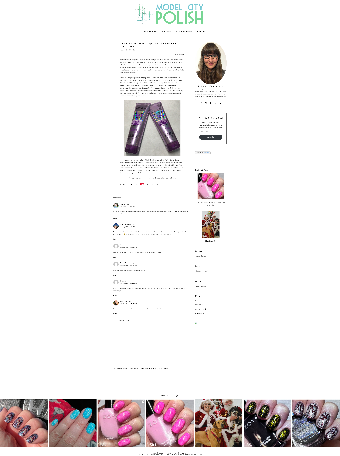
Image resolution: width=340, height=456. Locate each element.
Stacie (122, 281)
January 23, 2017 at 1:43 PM (128, 283)
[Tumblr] (147, 184)
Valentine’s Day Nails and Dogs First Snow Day (210, 204)
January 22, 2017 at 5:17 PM (128, 227)
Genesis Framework (184, 454)
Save (143, 184)
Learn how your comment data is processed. (154, 368)
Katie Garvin (123, 301)
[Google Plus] (136, 184)
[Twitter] (131, 184)
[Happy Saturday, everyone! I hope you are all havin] (170, 423)
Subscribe (210, 137)
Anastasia (123, 204)
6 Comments (180, 184)
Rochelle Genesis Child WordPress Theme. (162, 454)
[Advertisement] (208, 358)
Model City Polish (170, 14)
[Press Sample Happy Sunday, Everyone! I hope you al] (316, 423)
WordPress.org (200, 313)
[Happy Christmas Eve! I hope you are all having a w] (219, 423)
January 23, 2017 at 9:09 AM (128, 265)
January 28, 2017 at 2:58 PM (128, 304)
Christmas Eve (210, 241)
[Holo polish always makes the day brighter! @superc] (24, 423)
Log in (197, 300)
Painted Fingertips (125, 263)
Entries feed (199, 305)
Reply (115, 218)
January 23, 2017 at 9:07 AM (128, 247)
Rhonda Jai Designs (181, 453)
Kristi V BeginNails (125, 224)
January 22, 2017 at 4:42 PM (128, 206)
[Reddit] (152, 184)
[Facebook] (126, 184)
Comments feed (200, 309)
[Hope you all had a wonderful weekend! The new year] (121, 423)
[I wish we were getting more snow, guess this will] (73, 423)
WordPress (194, 454)
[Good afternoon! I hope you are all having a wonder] (267, 423)
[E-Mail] (157, 184)
